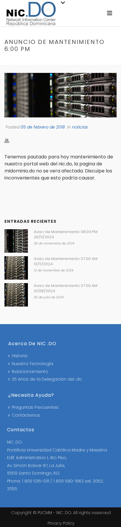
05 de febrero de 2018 (43, 127)
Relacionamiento (30, 371)
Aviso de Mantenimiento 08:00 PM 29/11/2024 (66, 234)
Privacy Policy (61, 523)
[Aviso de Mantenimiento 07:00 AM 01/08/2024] (16, 295)
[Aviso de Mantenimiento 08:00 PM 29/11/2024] (16, 241)
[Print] (9, 141)
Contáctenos (26, 415)
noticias (31, 61)
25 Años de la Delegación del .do (47, 379)
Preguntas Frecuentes (35, 407)
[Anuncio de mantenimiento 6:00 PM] (60, 95)
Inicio (13, 61)
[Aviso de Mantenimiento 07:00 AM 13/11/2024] (16, 268)
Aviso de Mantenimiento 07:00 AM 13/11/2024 (66, 261)
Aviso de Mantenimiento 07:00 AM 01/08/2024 (66, 288)
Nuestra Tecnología (32, 364)
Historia (19, 356)
